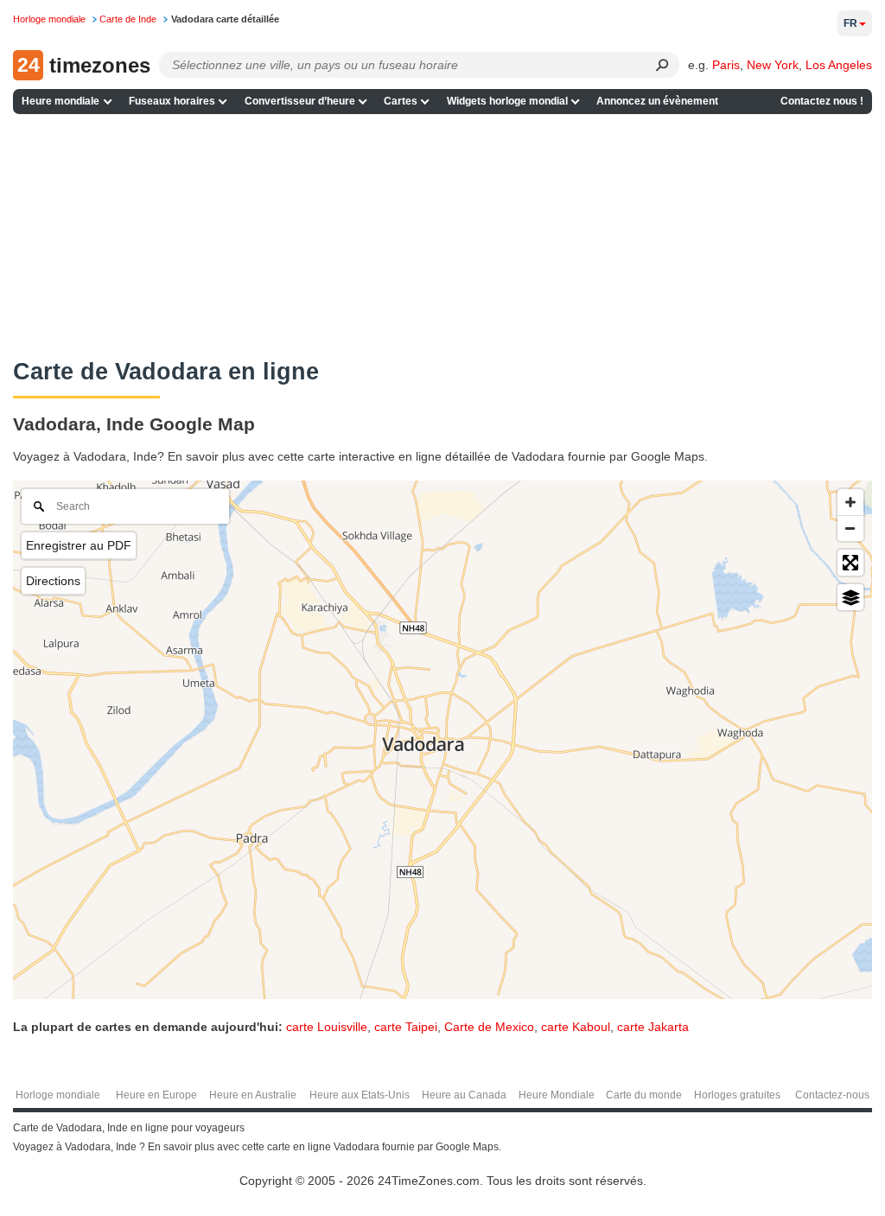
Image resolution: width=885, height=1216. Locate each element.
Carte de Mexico (489, 1027)
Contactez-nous (832, 1095)
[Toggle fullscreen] (850, 563)
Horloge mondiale (58, 1095)
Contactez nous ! (821, 101)
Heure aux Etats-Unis (359, 1095)
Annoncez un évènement (657, 101)
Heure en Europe (156, 1095)
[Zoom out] (850, 528)
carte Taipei (405, 1027)
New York (773, 65)
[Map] (442, 740)
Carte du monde (644, 1095)
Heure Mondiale (557, 1095)
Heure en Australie (252, 1095)
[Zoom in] (850, 502)
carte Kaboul (575, 1027)
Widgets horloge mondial (507, 101)
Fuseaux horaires (172, 101)
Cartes (400, 101)
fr (850, 23)
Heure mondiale (60, 101)
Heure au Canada (464, 1095)
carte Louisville (326, 1027)
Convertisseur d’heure (300, 101)
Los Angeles (838, 65)
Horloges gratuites (737, 1095)
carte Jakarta (653, 1027)
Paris (726, 65)
